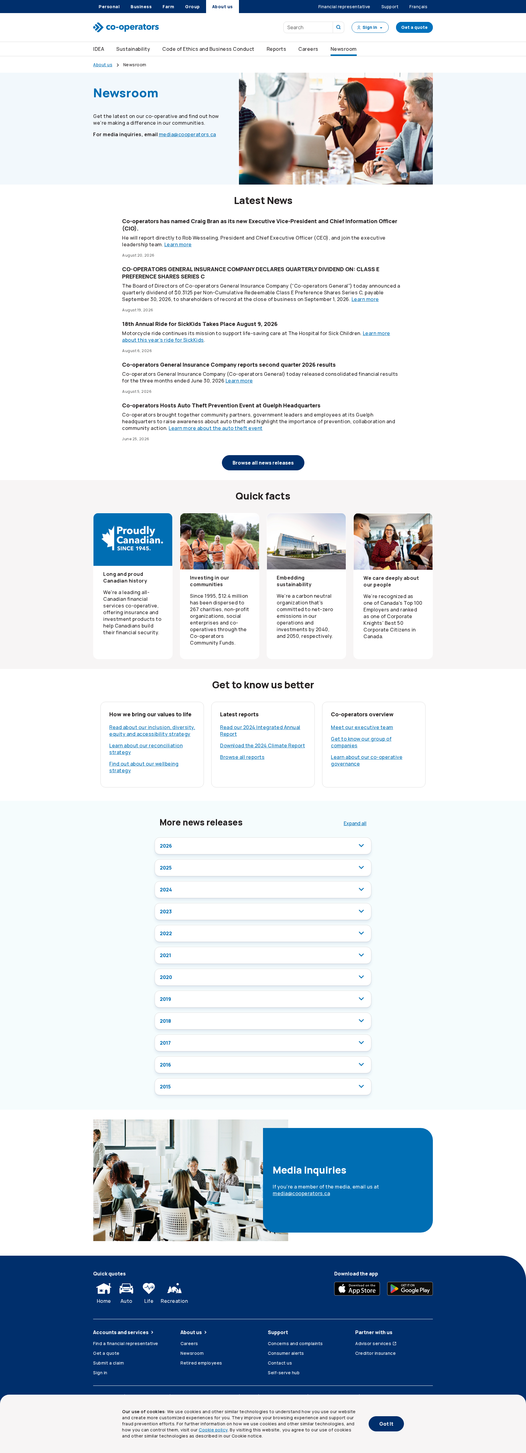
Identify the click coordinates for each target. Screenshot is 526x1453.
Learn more (178, 244)
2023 (166, 911)
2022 (166, 933)
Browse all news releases (263, 462)
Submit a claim (108, 1363)
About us (191, 1332)
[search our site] (338, 27)
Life (148, 1301)
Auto (126, 1301)
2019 (165, 999)
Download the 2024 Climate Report (262, 745)
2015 (165, 1086)
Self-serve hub (284, 1372)
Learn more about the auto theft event (216, 428)
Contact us (280, 1363)
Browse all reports (242, 757)
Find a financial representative (125, 1343)
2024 (166, 889)
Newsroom (192, 1353)
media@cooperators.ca (187, 134)
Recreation (174, 1301)
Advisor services (373, 1343)
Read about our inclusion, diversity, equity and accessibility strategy (152, 730)
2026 (166, 845)
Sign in (100, 1372)
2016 (165, 1064)
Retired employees (201, 1363)
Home (104, 1301)
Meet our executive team (362, 727)
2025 (166, 867)
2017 (165, 1043)
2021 (165, 955)
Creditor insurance (375, 1353)
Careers (308, 49)
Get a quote (414, 27)
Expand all (355, 823)
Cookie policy (213, 1430)
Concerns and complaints (295, 1343)
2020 (166, 977)
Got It (386, 1423)
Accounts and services (121, 1332)
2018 (165, 1021)
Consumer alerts (286, 1353)
